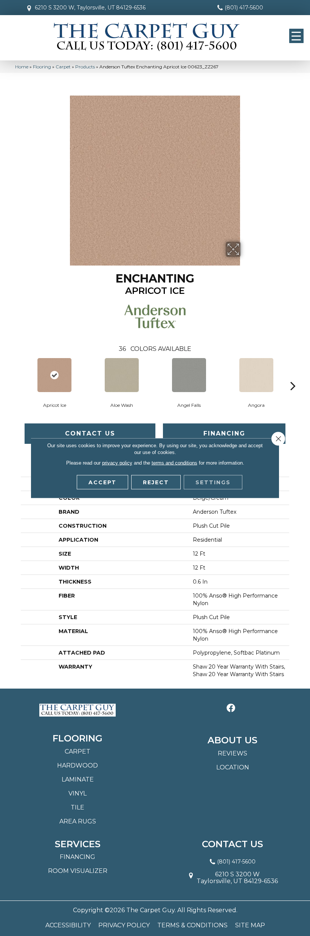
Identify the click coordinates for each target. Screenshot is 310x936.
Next (293, 374)
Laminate (78, 779)
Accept (102, 482)
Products (85, 67)
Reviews (232, 753)
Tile (77, 807)
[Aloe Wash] (121, 375)
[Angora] (256, 375)
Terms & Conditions (192, 925)
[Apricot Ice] (54, 375)
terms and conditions (174, 463)
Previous (17, 374)
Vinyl (77, 793)
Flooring (42, 67)
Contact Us (90, 433)
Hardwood (77, 765)
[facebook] (230, 708)
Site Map (250, 925)
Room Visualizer (77, 870)
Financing (224, 433)
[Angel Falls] (189, 375)
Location (232, 767)
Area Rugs (77, 821)
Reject (156, 482)
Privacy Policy (124, 925)
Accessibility (68, 925)
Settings (213, 482)
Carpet (63, 67)
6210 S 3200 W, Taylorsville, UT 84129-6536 (90, 7)
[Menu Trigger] (296, 35)
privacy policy (117, 463)
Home (21, 67)
